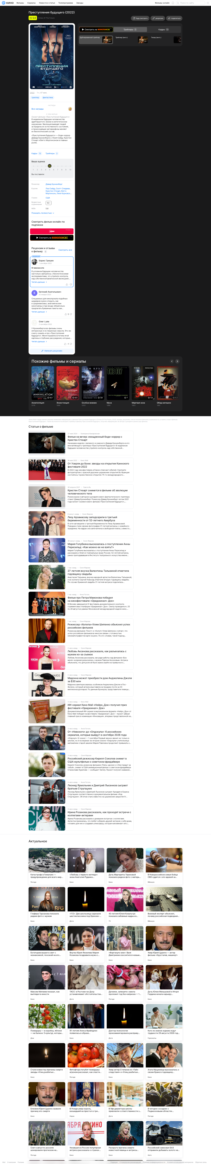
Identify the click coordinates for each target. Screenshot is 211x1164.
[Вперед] (177, 361)
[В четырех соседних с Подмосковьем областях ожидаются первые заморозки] (164, 1100)
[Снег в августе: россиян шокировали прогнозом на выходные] (47, 1139)
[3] (42, 170)
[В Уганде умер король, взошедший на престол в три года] (86, 1100)
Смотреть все (65, 250)
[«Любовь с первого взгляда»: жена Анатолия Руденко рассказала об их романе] (86, 866)
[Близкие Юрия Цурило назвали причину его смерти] (47, 1100)
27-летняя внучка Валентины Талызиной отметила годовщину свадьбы (98, 572)
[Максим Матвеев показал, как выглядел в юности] (47, 983)
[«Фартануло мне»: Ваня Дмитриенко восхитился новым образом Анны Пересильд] (125, 944)
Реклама (21, 1162)
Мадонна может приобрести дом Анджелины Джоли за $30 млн (100, 680)
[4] (46, 170)
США (48, 198)
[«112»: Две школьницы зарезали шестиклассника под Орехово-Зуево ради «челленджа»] (86, 905)
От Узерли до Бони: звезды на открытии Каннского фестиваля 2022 (98, 465)
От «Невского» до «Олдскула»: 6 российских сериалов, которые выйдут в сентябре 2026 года (97, 733)
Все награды (38, 109)
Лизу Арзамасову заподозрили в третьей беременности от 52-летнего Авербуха (92, 519)
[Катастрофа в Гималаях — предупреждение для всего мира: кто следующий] (47, 866)
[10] (70, 170)
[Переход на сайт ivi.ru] (52, 231)
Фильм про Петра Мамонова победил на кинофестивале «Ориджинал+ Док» (91, 599)
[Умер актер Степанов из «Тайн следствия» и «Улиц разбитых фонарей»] (125, 1061)
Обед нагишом (164, 403)
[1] (34, 170)
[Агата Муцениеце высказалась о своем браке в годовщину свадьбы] (164, 1061)
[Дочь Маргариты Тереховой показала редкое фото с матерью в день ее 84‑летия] (125, 866)
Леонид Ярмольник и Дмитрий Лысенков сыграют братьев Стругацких (98, 787)
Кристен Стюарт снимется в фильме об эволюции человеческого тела (98, 492)
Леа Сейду (50, 188)
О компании (11, 1162)
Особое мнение (89, 403)
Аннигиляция (38, 403)
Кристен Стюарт (53, 191)
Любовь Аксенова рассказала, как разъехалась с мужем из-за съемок (97, 653)
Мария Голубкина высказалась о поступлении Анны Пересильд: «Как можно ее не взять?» (99, 546)
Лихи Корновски (64, 193)
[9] (66, 170)
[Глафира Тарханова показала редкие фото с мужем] (47, 905)
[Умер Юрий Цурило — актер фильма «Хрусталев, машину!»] (164, 944)
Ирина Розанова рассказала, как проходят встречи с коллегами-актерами (99, 814)
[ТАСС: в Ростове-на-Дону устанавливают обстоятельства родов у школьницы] (86, 983)
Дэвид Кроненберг (54, 184)
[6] (54, 170)
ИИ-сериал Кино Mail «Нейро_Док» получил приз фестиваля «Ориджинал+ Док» (97, 706)
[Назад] (172, 361)
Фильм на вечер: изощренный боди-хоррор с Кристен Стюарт (95, 438)
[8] (62, 170)
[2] (38, 170)
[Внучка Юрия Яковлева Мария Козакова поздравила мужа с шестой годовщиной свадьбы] (86, 944)
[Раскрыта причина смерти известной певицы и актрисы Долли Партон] (125, 1139)
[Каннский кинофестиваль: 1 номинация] (70, 109)
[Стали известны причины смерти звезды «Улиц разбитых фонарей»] (47, 1061)
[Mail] (3, 3)
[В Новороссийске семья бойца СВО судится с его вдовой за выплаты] (164, 866)
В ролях (35, 188)
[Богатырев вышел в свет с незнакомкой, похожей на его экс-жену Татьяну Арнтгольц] (47, 944)
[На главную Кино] (9, 3)
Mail (3, 1162)
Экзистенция (63, 403)
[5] (50, 170)
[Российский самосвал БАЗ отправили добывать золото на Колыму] (164, 1139)
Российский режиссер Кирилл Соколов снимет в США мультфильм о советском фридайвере (97, 760)
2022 (32, 93)
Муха (109, 403)
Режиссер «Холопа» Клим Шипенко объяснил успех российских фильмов (99, 626)
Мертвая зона (138, 403)
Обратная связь (201, 1162)
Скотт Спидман (63, 188)
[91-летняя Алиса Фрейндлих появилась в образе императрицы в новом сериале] (86, 1022)
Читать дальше (38, 282)
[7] (58, 170)
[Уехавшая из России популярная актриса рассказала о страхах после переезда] (86, 1139)
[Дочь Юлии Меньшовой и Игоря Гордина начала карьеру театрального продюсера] (164, 983)
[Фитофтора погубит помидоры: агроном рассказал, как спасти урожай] (86, 1061)
